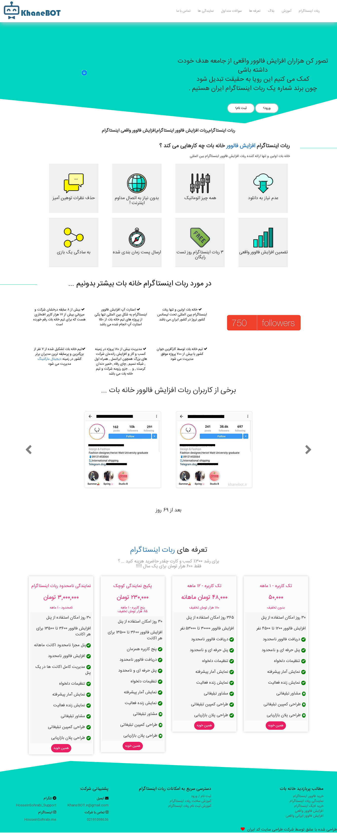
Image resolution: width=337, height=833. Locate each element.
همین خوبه (275, 726)
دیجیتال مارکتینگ (49, 359)
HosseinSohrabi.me (40, 820)
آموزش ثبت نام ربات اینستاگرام (189, 806)
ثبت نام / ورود (201, 796)
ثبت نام (241, 108)
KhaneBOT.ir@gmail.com (88, 805)
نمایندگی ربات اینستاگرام (306, 801)
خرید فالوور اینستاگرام (308, 796)
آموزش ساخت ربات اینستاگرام (190, 801)
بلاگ (271, 11)
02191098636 (98, 820)
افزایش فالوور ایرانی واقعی (304, 816)
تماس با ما (183, 11)
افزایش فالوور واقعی (309, 811)
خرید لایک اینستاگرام (308, 806)
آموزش (286, 11)
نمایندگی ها (206, 11)
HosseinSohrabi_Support (36, 805)
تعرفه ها (255, 11)
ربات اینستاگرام (309, 11)
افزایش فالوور (240, 145)
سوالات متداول (231, 11)
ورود (267, 108)
